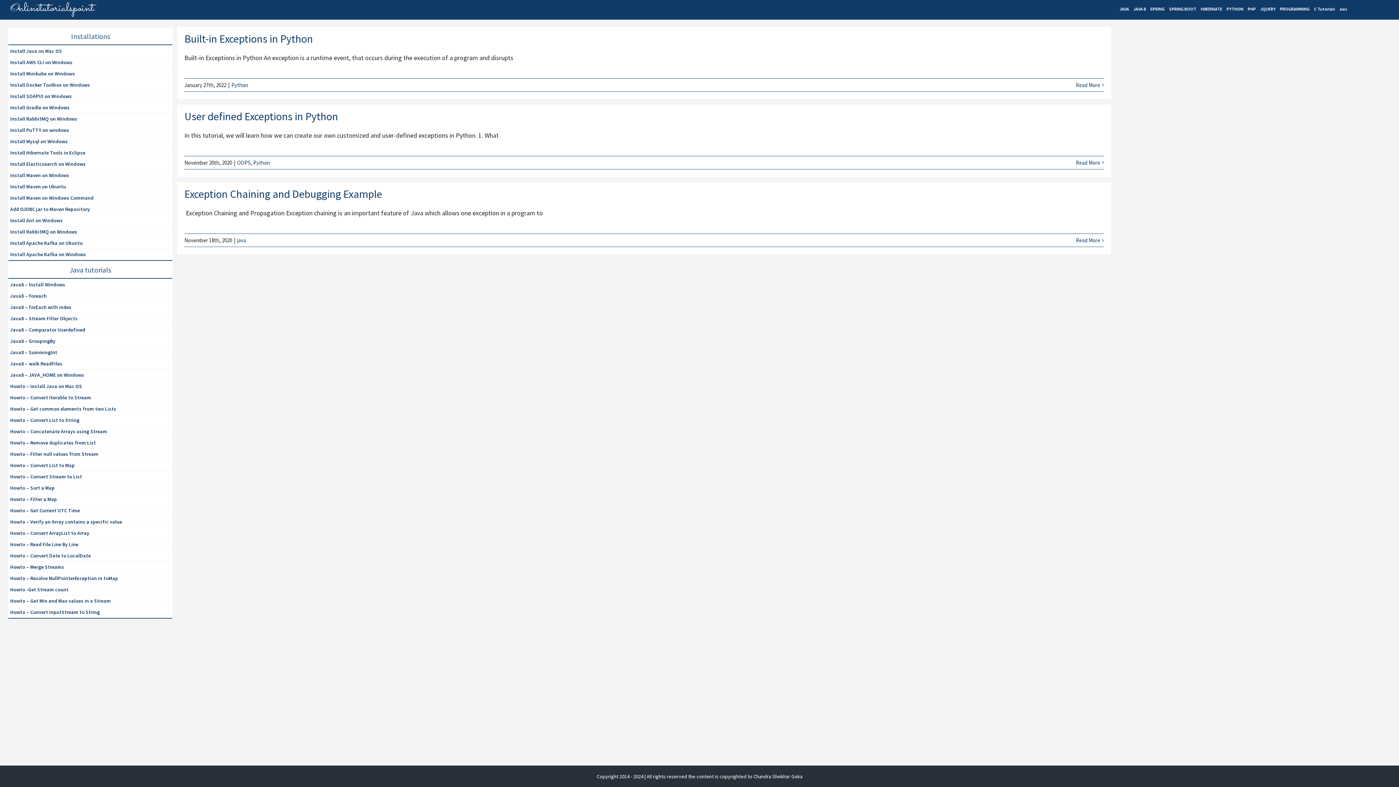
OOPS (244, 162)
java (241, 240)
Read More (1088, 85)
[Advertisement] (1170, 89)
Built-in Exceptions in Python (248, 39)
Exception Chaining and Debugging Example (283, 194)
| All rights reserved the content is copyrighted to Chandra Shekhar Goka (723, 776)
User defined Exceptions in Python (261, 116)
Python (239, 85)
